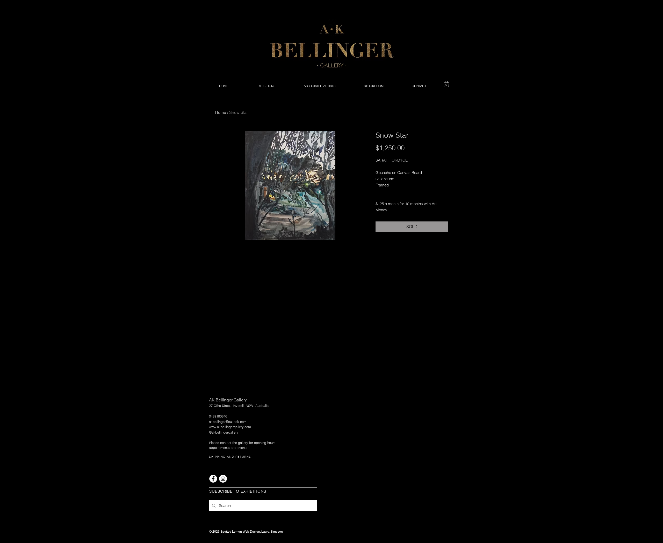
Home (220, 112)
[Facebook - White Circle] (213, 479)
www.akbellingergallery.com (230, 427)
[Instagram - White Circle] (223, 479)
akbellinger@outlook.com (228, 422)
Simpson (276, 531)
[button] (446, 84)
